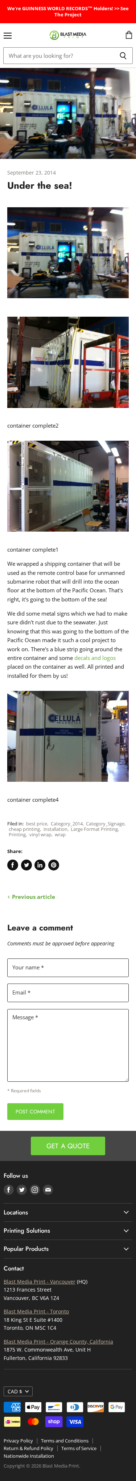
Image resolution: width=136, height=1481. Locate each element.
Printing (17, 834)
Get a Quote (68, 1146)
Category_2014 (67, 823)
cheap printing (24, 829)
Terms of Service (78, 1448)
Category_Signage (105, 823)
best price (36, 823)
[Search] (123, 55)
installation (55, 829)
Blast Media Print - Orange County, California (58, 1341)
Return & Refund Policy (28, 1448)
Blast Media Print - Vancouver (39, 1281)
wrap (60, 834)
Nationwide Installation (29, 1456)
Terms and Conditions (64, 1440)
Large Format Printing (94, 829)
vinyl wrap (40, 834)
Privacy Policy (18, 1440)
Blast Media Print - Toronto (36, 1311)
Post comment (35, 1111)
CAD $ (15, 1391)
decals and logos (95, 657)
